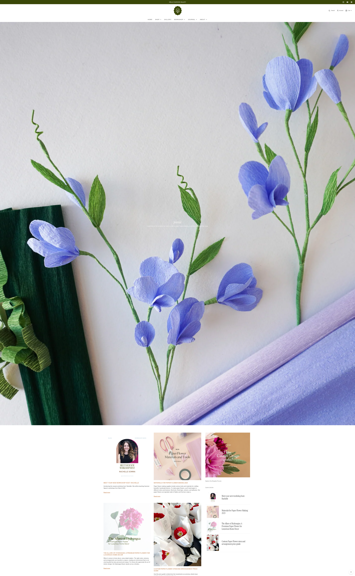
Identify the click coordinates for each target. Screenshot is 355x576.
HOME (150, 19)
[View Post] (127, 456)
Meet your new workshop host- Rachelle (121, 483)
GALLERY (167, 19)
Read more (107, 492)
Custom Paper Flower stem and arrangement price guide (233, 542)
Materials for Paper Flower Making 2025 (171, 483)
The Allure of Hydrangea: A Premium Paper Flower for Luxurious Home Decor (232, 526)
